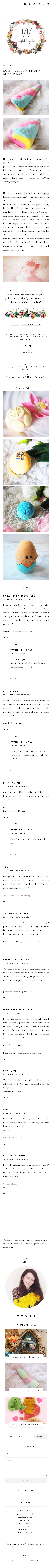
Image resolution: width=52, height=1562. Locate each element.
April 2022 (25, 1529)
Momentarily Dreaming (19, 895)
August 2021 (25, 1532)
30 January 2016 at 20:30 (16, 871)
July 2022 (25, 1520)
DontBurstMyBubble (18, 1009)
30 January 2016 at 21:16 (16, 917)
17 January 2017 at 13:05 (16, 1159)
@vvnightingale (37, 1544)
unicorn (41, 334)
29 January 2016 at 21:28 (16, 599)
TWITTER (37, 325)
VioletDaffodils (15, 1155)
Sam (6, 867)
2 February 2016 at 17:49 (23, 654)
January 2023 (25, 1514)
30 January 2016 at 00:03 (16, 695)
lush (11, 334)
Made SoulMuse (31, 1560)
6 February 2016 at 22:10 (16, 1113)
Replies (13, 644)
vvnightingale (21, 650)
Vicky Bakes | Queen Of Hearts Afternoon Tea (26, 375)
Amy (6, 1109)
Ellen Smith (11, 783)
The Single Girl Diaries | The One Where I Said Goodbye (26, 367)
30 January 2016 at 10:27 (16, 786)
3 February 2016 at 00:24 (16, 1074)
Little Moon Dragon (12, 1137)
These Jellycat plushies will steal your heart (27, 1424)
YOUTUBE (15, 325)
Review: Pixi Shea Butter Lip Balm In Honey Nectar (27, 1391)
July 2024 (26, 1511)
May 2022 (26, 1526)
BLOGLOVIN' (26, 325)
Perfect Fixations (16, 959)
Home (26, 1555)
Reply (5, 638)
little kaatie (12, 691)
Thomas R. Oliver (15, 913)
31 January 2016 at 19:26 (16, 1013)
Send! (26, 1480)
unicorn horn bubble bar (18, 337)
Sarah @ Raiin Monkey (19, 595)
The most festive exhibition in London (27, 1357)
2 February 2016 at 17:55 (23, 745)
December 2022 (26, 1517)
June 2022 (25, 1523)
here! (38, 302)
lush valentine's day (25, 334)
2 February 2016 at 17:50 (23, 833)
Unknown (10, 1070)
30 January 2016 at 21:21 (16, 963)
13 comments (26, 352)
